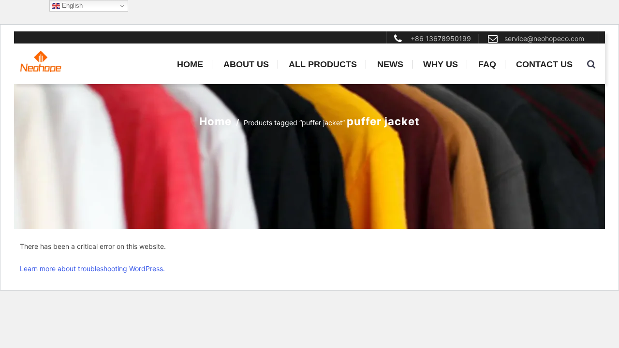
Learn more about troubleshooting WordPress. (92, 268)
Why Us (440, 64)
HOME (190, 64)
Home (215, 121)
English (71, 5)
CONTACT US (544, 64)
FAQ (487, 64)
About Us (246, 64)
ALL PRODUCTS (323, 64)
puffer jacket (383, 121)
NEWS (390, 64)
